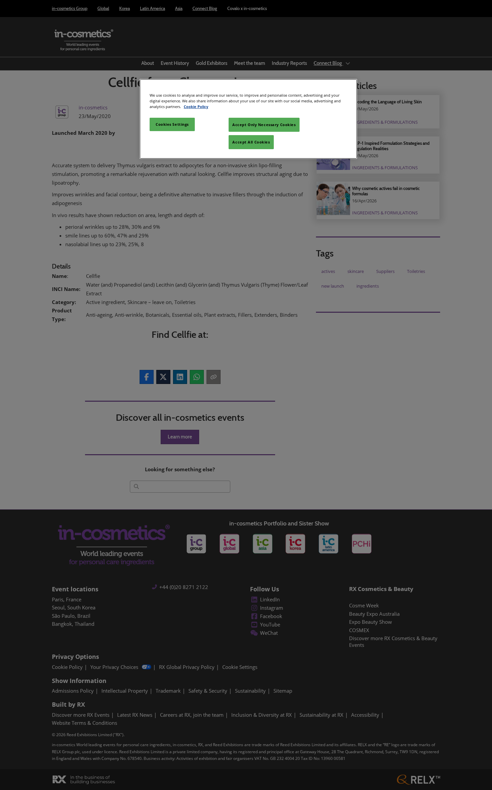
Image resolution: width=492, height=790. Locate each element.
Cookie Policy (196, 106)
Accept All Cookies (251, 141)
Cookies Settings (172, 124)
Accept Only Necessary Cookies (264, 124)
